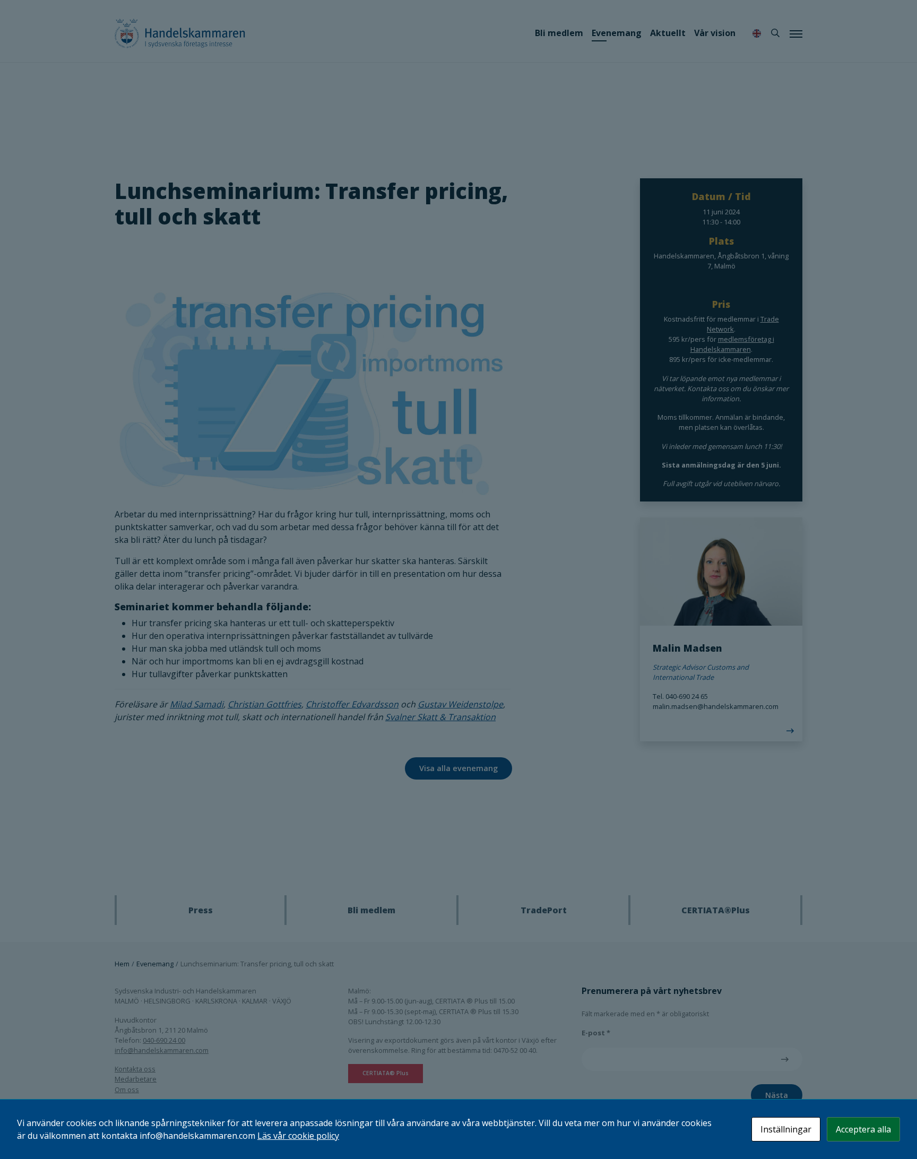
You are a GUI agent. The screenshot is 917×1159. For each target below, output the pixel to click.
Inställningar (785, 1129)
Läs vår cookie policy (298, 1135)
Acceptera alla (863, 1129)
